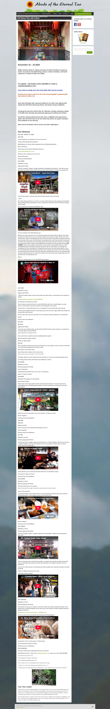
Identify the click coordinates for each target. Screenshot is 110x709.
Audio (59, 13)
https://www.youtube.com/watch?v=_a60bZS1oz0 (31, 612)
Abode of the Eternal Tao (55, 6)
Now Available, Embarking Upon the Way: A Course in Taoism (32, 16)
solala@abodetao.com (43, 653)
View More (83, 43)
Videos (55, 13)
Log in (22, 707)
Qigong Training (45, 14)
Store (72, 13)
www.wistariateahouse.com (26, 151)
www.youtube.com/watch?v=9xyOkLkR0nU (30, 299)
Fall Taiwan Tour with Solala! (83, 13)
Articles (64, 14)
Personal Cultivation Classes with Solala (27, 14)
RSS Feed (18, 707)
